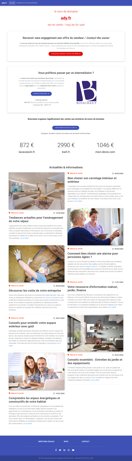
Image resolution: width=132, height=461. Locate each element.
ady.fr (66, 18)
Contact (86, 441)
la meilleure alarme (90, 266)
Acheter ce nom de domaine (26, 3)
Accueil (12, 3)
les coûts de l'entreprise (51, 298)
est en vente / (66, 24)
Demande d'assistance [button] (40, 93)
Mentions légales (46, 441)
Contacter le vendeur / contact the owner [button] (64, 53)
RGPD (66, 441)
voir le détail (24, 238)
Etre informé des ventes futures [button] (65, 127)
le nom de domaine (66, 11)
